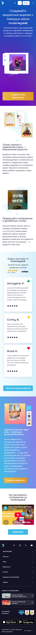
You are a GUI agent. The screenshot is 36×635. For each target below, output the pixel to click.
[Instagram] (20, 545)
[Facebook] (14, 545)
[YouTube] (32, 545)
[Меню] (33, 3)
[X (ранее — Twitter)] (26, 545)
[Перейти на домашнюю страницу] (2, 3)
